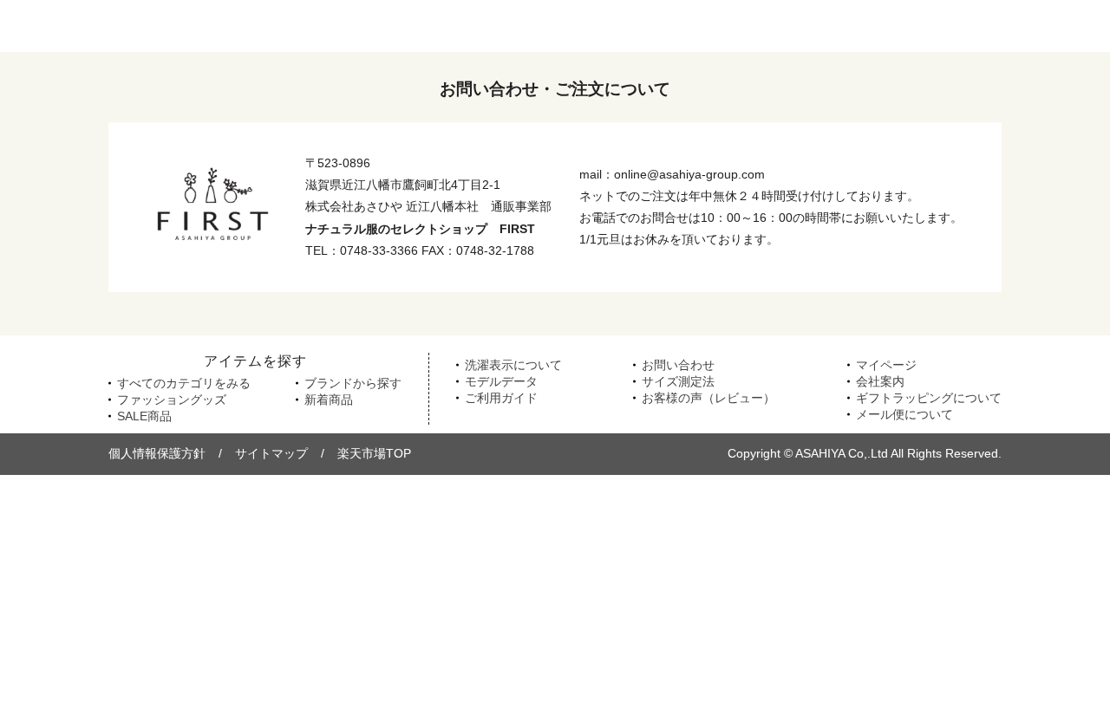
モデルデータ (501, 381)
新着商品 (328, 399)
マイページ (886, 365)
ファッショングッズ (171, 399)
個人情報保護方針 (157, 453)
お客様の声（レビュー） (708, 398)
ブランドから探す (353, 383)
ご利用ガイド (501, 398)
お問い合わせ (678, 365)
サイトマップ (271, 453)
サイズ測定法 (678, 381)
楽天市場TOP (374, 453)
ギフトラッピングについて (929, 398)
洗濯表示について (513, 365)
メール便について (904, 414)
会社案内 (880, 381)
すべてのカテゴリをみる (184, 383)
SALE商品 (144, 416)
